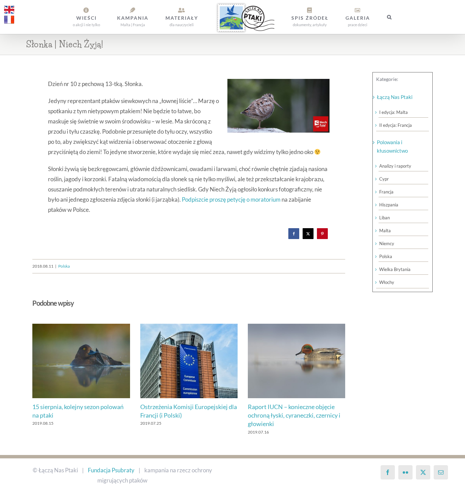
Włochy (386, 282)
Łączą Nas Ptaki (395, 97)
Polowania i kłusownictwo (392, 146)
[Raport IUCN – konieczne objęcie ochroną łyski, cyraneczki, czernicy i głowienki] (296, 327)
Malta (385, 230)
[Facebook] (294, 233)
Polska (64, 266)
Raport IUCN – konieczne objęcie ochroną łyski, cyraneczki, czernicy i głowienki (294, 415)
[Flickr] (405, 472)
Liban (384, 217)
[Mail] (441, 472)
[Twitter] (423, 472)
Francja (386, 192)
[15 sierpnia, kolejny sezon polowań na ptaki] (81, 327)
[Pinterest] (322, 233)
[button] (359, 17)
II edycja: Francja (395, 125)
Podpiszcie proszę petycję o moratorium (231, 199)
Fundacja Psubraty (111, 470)
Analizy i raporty (395, 166)
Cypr (384, 179)
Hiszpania (388, 204)
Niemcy (386, 243)
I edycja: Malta (393, 112)
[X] (308, 233)
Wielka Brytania (395, 269)
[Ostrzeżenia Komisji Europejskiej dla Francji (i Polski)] (189, 327)
